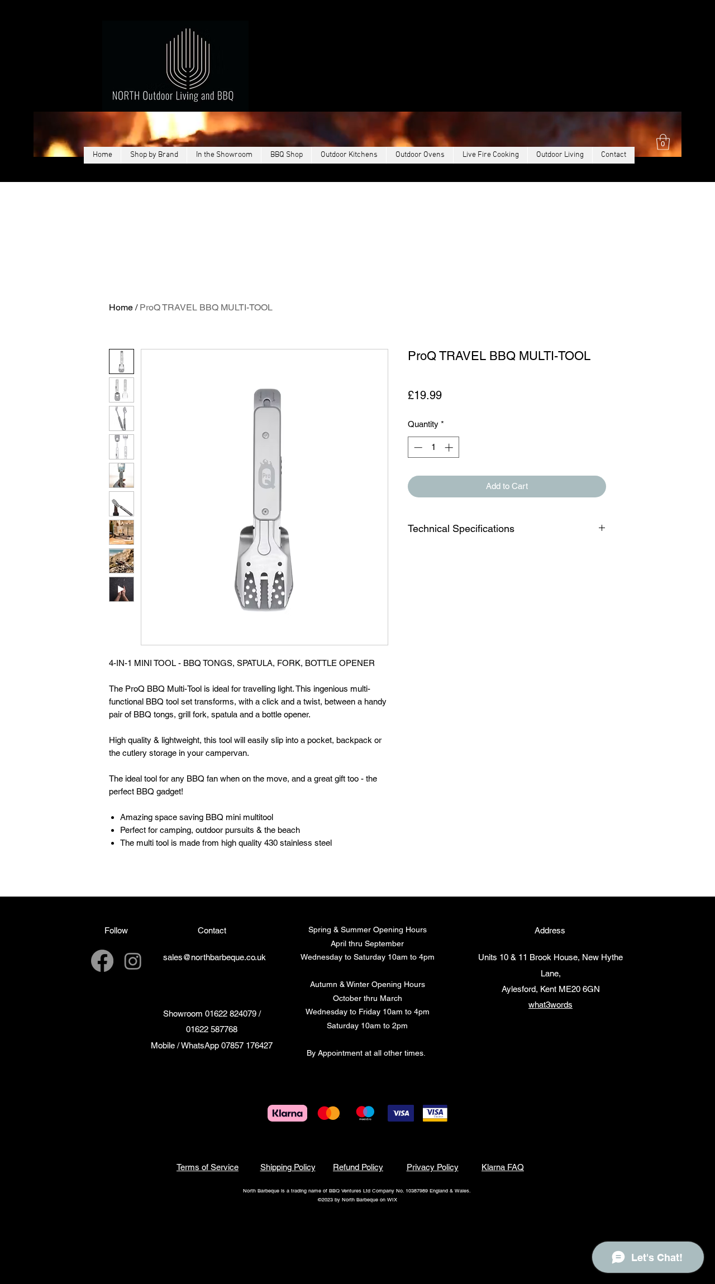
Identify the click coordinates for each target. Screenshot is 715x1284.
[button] (663, 142)
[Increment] (449, 461)
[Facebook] (102, 961)
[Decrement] (417, 461)
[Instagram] (133, 961)
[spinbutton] (433, 461)
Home (121, 307)
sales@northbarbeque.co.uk (214, 957)
